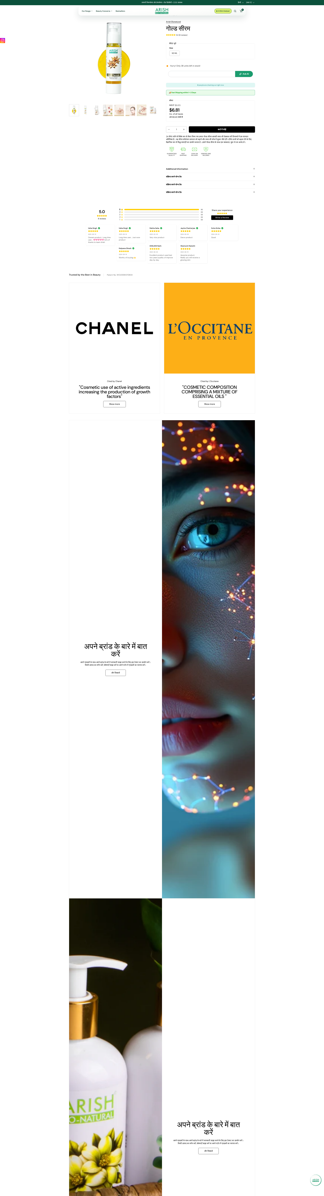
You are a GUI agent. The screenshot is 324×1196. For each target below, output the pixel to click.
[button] (168, 129)
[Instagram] (2, 40)
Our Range (86, 11)
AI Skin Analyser (224, 11)
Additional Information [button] (177, 169)
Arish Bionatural (173, 21)
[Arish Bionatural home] (162, 11)
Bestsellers (120, 11)
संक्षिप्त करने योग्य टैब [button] (173, 176)
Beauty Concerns (103, 11)
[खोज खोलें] (235, 11)
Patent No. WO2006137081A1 (120, 275)
